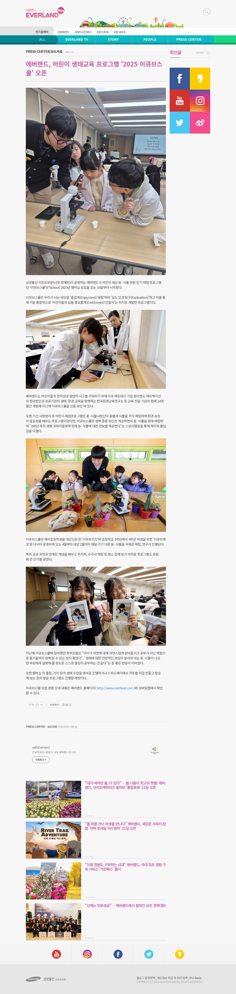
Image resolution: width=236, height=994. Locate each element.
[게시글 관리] (41, 705)
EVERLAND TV (76, 39)
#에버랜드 (64, 32)
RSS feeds (195, 978)
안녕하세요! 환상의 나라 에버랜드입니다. (54, 752)
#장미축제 (103, 32)
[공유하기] (37, 705)
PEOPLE (149, 39)
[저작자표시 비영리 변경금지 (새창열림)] (67, 704)
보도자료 (52, 727)
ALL (42, 39)
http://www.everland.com (115, 687)
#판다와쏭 (120, 32)
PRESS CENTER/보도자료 (44, 51)
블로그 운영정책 (145, 978)
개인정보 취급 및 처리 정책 (172, 978)
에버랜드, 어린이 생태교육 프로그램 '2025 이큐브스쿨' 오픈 (94, 68)
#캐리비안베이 (83, 32)
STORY (113, 39)
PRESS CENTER (188, 39)
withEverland (41, 747)
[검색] (206, 12)
